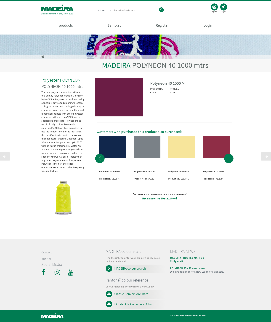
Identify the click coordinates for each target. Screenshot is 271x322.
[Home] (57, 7)
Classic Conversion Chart (131, 294)
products (66, 25)
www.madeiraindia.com (195, 315)
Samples (114, 25)
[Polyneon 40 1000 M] (119, 98)
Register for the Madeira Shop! (159, 198)
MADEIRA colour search (130, 268)
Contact (46, 252)
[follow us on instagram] (58, 272)
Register (162, 25)
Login (207, 25)
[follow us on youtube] (71, 272)
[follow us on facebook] (44, 272)
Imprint (46, 259)
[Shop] (42, 56)
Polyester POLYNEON (61, 80)
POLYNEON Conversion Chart (134, 304)
